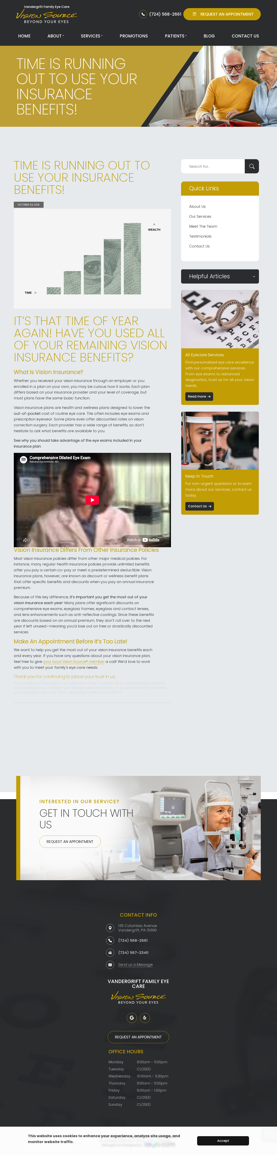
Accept (223, 1140)
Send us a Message (135, 965)
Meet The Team (203, 226)
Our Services (200, 216)
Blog (209, 36)
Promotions (134, 36)
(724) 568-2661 (133, 940)
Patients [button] (174, 36)
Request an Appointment (70, 841)
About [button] (54, 36)
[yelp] (145, 1018)
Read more (197, 396)
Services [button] (90, 36)
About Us (197, 206)
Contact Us (245, 36)
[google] (132, 1018)
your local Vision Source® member (74, 661)
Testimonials (200, 236)
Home (24, 36)
